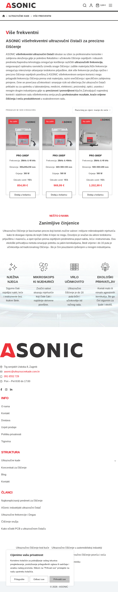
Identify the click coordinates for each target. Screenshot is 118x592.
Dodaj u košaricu (22, 194)
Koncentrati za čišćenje (14, 467)
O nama (5, 406)
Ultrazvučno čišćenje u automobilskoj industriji (77, 547)
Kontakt (5, 413)
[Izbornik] (110, 5)
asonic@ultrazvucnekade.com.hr (22, 371)
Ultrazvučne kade (10, 460)
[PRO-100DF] (22, 133)
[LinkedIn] (11, 389)
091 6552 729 (11, 376)
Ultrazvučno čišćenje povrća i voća (87, 554)
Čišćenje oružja (9, 521)
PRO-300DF (95, 155)
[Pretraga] (84, 5)
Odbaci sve (38, 579)
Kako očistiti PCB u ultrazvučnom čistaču (23, 528)
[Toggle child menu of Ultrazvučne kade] (115, 460)
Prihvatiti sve (59, 579)
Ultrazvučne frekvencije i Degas (18, 514)
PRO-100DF (22, 155)
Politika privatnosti (11, 434)
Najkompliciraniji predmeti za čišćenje (22, 500)
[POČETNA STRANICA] (3, 16)
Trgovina (6, 441)
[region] (40, 568)
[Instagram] (6, 389)
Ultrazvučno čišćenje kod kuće (32, 547)
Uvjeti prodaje (8, 427)
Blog (3, 474)
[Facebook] (1, 389)
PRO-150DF (59, 155)
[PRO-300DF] (95, 133)
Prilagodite (19, 579)
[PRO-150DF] (58, 133)
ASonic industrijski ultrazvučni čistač (21, 507)
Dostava (5, 420)
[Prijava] (91, 5)
